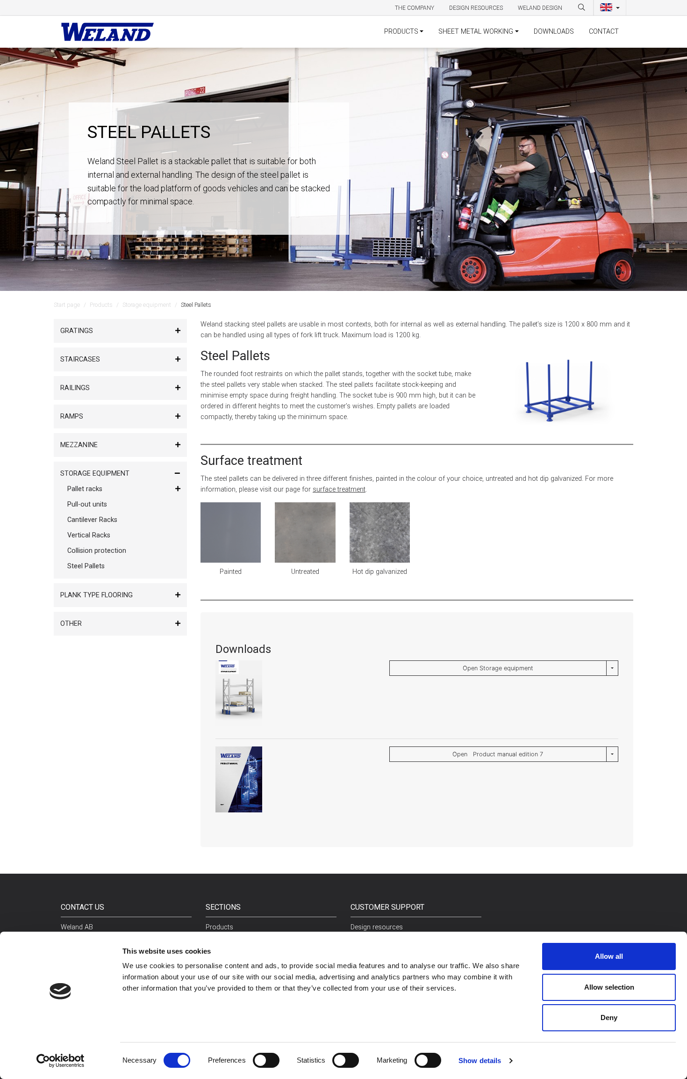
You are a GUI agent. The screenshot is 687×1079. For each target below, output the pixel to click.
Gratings (76, 331)
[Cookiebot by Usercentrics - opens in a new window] (60, 1061)
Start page (67, 304)
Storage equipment (146, 304)
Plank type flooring (96, 595)
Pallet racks (84, 489)
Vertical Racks (88, 535)
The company (414, 8)
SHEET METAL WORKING (475, 32)
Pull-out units (87, 504)
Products (101, 304)
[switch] (266, 1060)
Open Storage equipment (498, 668)
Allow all (609, 956)
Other (71, 624)
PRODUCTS (401, 32)
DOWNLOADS (554, 32)
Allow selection (609, 987)
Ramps (71, 416)
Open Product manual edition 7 (497, 754)
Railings (75, 388)
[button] (610, 8)
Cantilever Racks (92, 520)
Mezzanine (79, 445)
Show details (479, 1061)
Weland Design (540, 8)
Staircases (80, 359)
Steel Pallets (86, 566)
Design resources (476, 8)
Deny (609, 1017)
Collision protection (96, 551)
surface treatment (339, 489)
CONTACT (604, 32)
